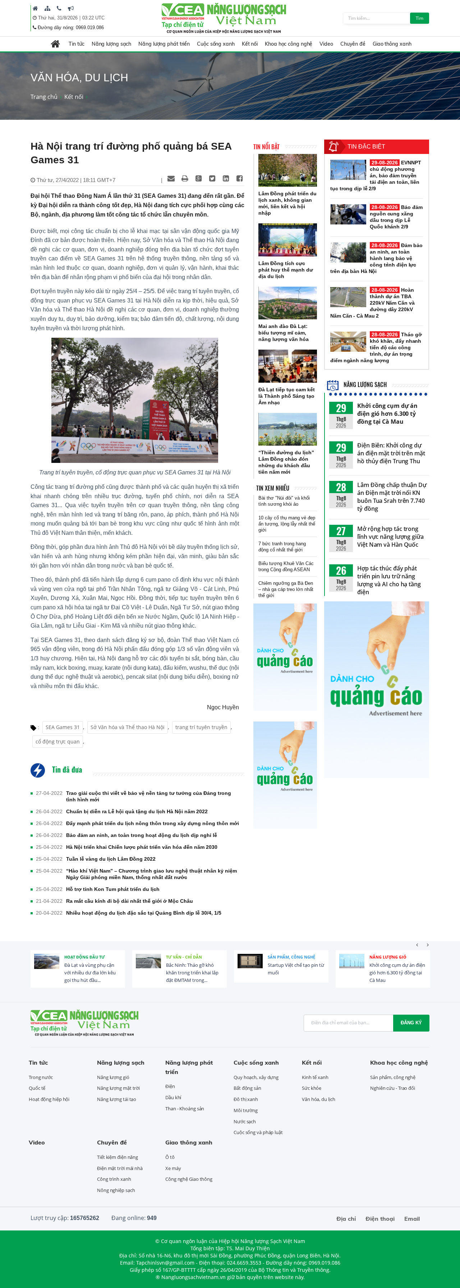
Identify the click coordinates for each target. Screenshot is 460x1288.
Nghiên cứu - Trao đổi (392, 1088)
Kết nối (250, 44)
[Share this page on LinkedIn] (226, 178)
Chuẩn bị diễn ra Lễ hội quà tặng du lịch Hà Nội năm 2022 (137, 811)
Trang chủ (44, 97)
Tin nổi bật (266, 146)
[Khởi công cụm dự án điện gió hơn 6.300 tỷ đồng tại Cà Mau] (351, 966)
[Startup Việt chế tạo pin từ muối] (250, 966)
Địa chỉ (346, 1218)
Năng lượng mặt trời (118, 1088)
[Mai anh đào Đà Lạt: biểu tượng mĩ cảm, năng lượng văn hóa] (287, 303)
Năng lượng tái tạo (116, 1099)
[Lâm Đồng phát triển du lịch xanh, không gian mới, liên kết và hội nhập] (287, 170)
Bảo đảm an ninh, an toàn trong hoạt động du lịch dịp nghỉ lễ (141, 835)
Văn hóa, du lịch (318, 1099)
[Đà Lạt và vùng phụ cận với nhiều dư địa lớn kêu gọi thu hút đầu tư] (46, 966)
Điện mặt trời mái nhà (120, 1168)
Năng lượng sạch (112, 44)
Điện (170, 1086)
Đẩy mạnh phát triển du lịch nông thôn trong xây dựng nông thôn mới (152, 823)
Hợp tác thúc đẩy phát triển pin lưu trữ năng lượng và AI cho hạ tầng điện (389, 580)
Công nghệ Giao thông (188, 1179)
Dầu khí (173, 1097)
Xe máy (173, 1168)
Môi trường (246, 1110)
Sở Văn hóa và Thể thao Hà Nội (128, 727)
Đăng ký (411, 1022)
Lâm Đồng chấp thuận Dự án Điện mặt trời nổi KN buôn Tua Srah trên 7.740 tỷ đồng (392, 497)
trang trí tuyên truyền (201, 727)
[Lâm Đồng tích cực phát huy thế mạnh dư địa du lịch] (287, 239)
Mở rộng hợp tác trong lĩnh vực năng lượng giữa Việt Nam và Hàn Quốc (390, 537)
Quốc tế (37, 1088)
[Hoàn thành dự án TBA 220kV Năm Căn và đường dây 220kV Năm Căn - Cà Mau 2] (348, 297)
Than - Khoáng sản (184, 1108)
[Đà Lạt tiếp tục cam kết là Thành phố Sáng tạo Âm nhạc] (287, 366)
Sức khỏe (311, 1088)
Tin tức (76, 44)
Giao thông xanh (392, 44)
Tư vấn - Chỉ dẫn (184, 957)
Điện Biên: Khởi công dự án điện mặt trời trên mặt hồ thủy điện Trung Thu (391, 453)
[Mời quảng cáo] (71, 8)
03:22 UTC (93, 18)
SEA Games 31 (63, 727)
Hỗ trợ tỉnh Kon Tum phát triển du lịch (113, 889)
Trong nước (41, 1077)
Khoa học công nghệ (288, 44)
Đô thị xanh (246, 1099)
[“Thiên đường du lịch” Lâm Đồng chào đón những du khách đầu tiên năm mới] (287, 429)
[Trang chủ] (35, 8)
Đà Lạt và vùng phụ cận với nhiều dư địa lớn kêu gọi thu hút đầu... (90, 972)
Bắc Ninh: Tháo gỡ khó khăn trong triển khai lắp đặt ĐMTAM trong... (192, 972)
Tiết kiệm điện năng (117, 1157)
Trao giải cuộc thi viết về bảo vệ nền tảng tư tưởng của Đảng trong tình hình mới (148, 796)
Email (412, 1218)
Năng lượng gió (387, 957)
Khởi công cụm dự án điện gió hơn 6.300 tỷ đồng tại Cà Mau (387, 413)
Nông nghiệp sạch (116, 1190)
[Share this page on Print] (185, 178)
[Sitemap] (47, 8)
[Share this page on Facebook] (239, 178)
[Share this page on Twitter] (212, 178)
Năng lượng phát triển (164, 44)
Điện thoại (380, 1218)
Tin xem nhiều (272, 488)
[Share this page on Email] (171, 178)
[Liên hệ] (59, 8)
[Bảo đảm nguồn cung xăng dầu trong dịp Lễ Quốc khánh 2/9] (348, 214)
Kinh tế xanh (315, 1077)
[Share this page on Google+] (198, 178)
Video (326, 44)
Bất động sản (247, 1088)
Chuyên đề (352, 44)
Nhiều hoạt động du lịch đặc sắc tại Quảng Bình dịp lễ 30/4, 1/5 (143, 913)
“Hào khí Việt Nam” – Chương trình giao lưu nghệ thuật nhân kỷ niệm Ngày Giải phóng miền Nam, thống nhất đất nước (151, 874)
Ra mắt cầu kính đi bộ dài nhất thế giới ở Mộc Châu (129, 901)
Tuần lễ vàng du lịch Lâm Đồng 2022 (111, 859)
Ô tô (170, 1157)
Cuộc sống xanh (216, 44)
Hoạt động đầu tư (84, 957)
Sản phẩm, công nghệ (291, 957)
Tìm (419, 18)
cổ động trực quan (58, 741)
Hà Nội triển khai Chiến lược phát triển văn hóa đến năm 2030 (141, 847)
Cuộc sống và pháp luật (258, 1132)
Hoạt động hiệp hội (49, 1099)
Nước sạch (245, 1121)
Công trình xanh (114, 1179)
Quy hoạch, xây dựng (256, 1077)
